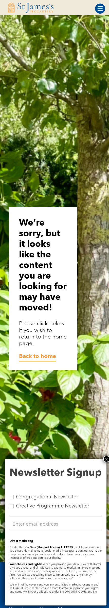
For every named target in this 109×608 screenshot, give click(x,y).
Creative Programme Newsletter (52, 506)
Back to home (37, 356)
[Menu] (100, 9)
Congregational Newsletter (46, 497)
